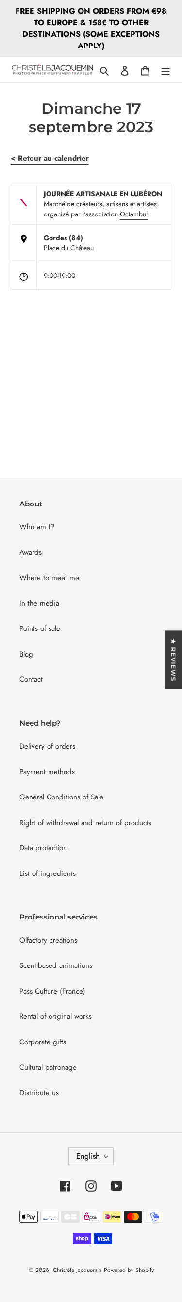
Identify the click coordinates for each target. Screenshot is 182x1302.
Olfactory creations (48, 940)
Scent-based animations (55, 965)
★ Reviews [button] (173, 659)
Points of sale (39, 628)
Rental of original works (55, 1016)
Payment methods (47, 771)
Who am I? (36, 526)
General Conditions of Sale (61, 797)
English (87, 1156)
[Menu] (165, 70)
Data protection (43, 847)
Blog (26, 654)
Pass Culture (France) (52, 991)
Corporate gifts (42, 1042)
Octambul (134, 214)
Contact (31, 679)
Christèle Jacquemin (77, 1270)
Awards (30, 552)
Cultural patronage (48, 1067)
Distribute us (39, 1093)
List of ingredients (47, 873)
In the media (39, 603)
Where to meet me (49, 577)
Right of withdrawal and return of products (85, 822)
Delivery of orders (47, 746)
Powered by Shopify (129, 1270)
